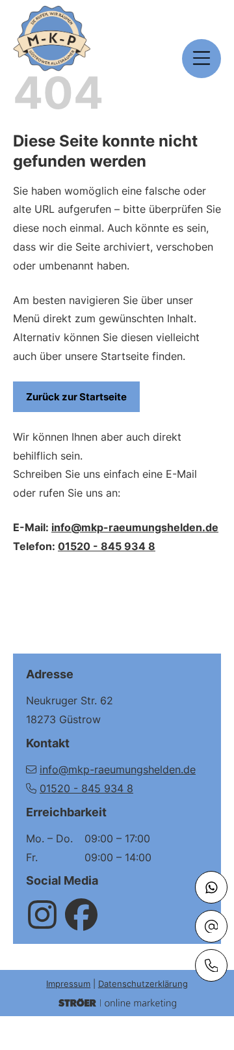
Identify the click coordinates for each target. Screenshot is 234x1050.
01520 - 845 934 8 (106, 546)
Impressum (68, 983)
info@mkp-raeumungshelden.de (134, 527)
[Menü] (201, 58)
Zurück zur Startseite (76, 397)
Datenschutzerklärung (143, 983)
